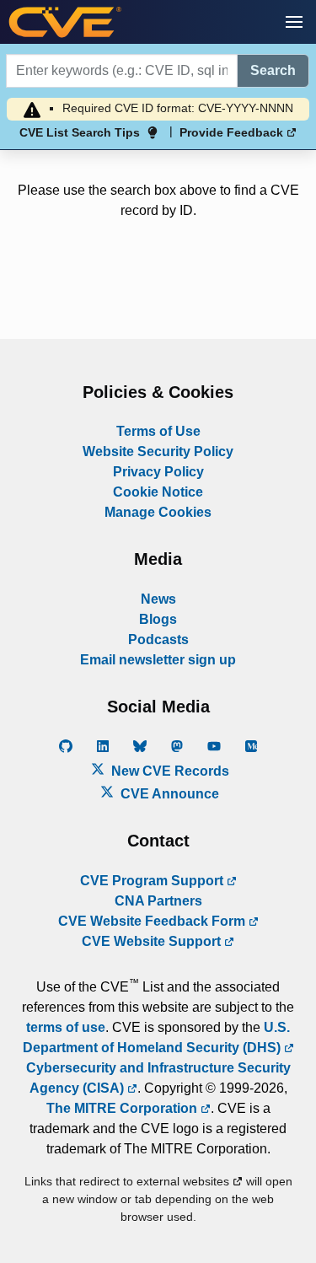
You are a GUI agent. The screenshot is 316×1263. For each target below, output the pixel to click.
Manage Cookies (158, 512)
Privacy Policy (158, 472)
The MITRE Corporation (123, 1108)
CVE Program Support (153, 880)
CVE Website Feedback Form (153, 921)
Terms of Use (158, 431)
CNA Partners (158, 901)
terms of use (65, 1027)
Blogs (158, 619)
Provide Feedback (233, 132)
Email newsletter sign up (158, 660)
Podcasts (158, 639)
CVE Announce (168, 794)
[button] (294, 22)
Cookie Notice (158, 492)
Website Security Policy (158, 451)
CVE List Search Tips (79, 132)
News (158, 599)
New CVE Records (168, 771)
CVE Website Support (153, 941)
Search (273, 70)
